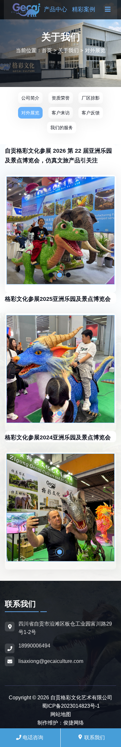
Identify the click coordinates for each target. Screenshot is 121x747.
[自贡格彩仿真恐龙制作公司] (26, 9)
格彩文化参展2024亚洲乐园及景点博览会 (58, 437)
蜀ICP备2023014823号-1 (71, 706)
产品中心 (55, 9)
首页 (49, 50)
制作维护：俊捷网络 (60, 722)
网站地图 (60, 714)
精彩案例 (83, 9)
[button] (50, 275)
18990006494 (34, 645)
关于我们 (68, 50)
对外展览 (95, 50)
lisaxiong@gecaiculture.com (50, 661)
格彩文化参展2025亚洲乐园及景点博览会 (58, 299)
